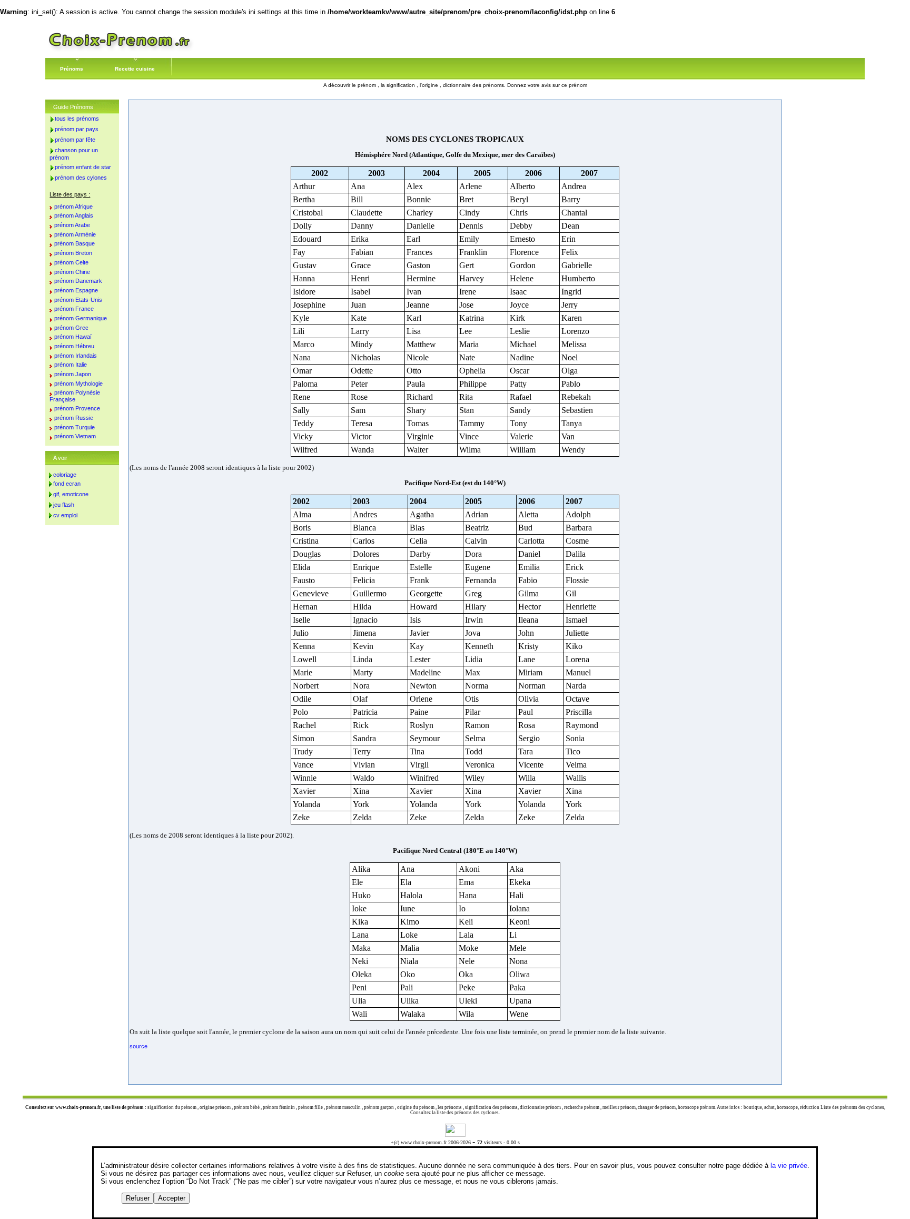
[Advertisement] (455, 117)
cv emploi (65, 515)
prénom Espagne (76, 290)
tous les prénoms (77, 118)
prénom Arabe (72, 225)
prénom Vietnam (75, 436)
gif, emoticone (70, 494)
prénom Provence (77, 408)
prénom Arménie (75, 234)
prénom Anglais (73, 215)
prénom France (74, 309)
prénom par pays (76, 129)
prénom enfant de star (83, 167)
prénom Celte (71, 262)
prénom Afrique (73, 206)
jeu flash (63, 505)
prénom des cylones (81, 177)
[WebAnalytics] (455, 1133)
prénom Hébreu (74, 346)
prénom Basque (74, 243)
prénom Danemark (78, 281)
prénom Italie (70, 364)
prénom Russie (73, 418)
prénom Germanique (80, 318)
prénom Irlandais (75, 355)
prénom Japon (72, 374)
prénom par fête (75, 139)
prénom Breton (73, 253)
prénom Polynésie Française (75, 395)
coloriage (64, 474)
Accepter (171, 1198)
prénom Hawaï (73, 336)
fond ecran (67, 483)
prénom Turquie (74, 427)
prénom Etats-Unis (78, 300)
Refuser (138, 1198)
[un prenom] (119, 49)
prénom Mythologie (78, 383)
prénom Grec (71, 328)
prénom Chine (72, 272)
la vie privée (788, 1165)
